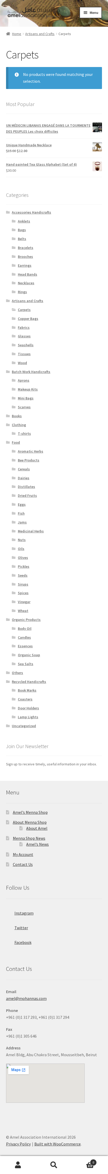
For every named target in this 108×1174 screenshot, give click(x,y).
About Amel (36, 828)
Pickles (23, 566)
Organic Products (26, 619)
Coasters (25, 699)
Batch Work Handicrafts (31, 371)
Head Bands (27, 274)
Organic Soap (29, 655)
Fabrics (24, 327)
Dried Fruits (27, 495)
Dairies (23, 478)
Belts (22, 238)
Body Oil (24, 628)
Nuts (22, 539)
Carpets (24, 309)
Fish (21, 513)
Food (16, 442)
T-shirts (24, 433)
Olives (23, 557)
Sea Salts (25, 663)
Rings (22, 292)
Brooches (25, 256)
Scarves (24, 407)
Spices (23, 593)
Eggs (22, 504)
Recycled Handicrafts (29, 681)
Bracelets (25, 247)
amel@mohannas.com (26, 998)
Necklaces (26, 283)
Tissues (24, 354)
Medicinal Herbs (31, 531)
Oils (21, 548)
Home (16, 33)
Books (17, 416)
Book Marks (27, 690)
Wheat (23, 610)
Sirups (23, 584)
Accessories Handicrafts (31, 212)
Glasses (24, 336)
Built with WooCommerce (57, 1144)
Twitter (21, 927)
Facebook (22, 942)
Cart (83, 1160)
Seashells (26, 345)
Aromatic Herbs (30, 451)
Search (54, 1165)
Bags (22, 229)
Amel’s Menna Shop (30, 812)
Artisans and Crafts (40, 33)
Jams (22, 522)
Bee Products (28, 460)
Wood (22, 362)
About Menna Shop (30, 822)
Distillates (26, 486)
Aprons (23, 380)
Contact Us (23, 864)
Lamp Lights (28, 717)
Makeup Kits (28, 389)
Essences (25, 646)
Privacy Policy (18, 1144)
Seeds (23, 575)
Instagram (24, 913)
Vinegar (24, 601)
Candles (24, 637)
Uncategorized (24, 726)
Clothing (19, 424)
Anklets (24, 221)
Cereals (24, 469)
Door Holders (28, 708)
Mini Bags (26, 398)
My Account (23, 854)
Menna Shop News (29, 838)
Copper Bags (28, 318)
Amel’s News (37, 844)
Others (17, 672)
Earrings (24, 265)
